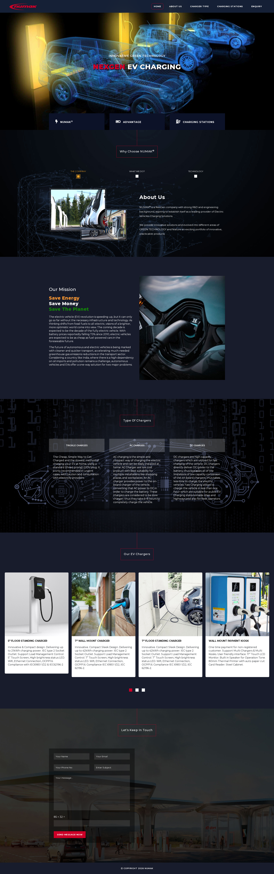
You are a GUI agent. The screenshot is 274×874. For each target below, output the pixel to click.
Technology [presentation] (195, 171)
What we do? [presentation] (137, 171)
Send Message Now (69, 834)
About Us (175, 6)
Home (157, 6)
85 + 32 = (59, 816)
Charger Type (199, 6)
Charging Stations (230, 6)
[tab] (78, 174)
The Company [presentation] (78, 171)
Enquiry (256, 6)
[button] (130, 690)
